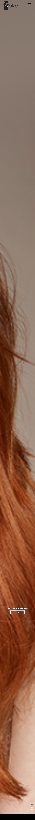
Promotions (17, 612)
